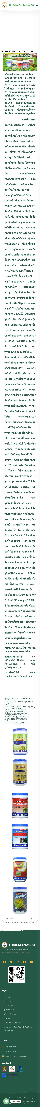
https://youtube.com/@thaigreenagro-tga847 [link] (19, 702)
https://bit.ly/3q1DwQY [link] (20, 718)
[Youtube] (31, 962)
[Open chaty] (6, 1101)
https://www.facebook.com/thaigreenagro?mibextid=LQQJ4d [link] (19, 707)
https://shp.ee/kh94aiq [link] (20, 720)
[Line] (24, 962)
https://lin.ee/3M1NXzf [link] (23, 698)
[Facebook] (4, 962)
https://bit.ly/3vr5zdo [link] (18, 716)
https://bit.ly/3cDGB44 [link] (16, 715)
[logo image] (18, 5)
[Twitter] (11, 962)
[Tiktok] (18, 962)
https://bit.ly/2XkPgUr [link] (20, 723)
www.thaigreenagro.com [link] (20, 713)
